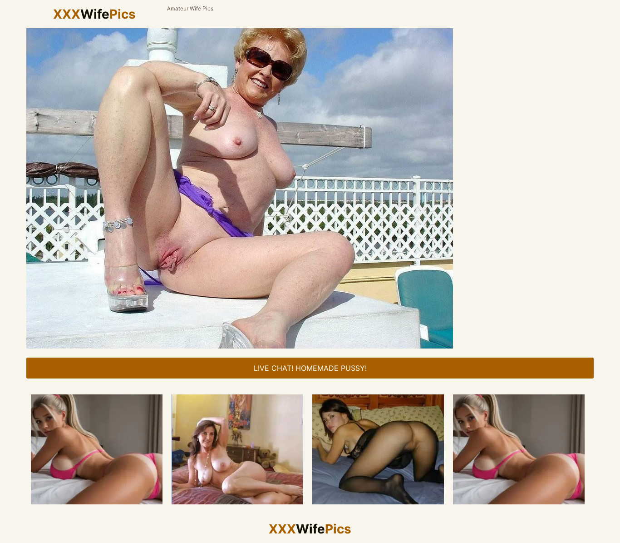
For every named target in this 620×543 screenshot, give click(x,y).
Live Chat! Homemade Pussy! (310, 368)
